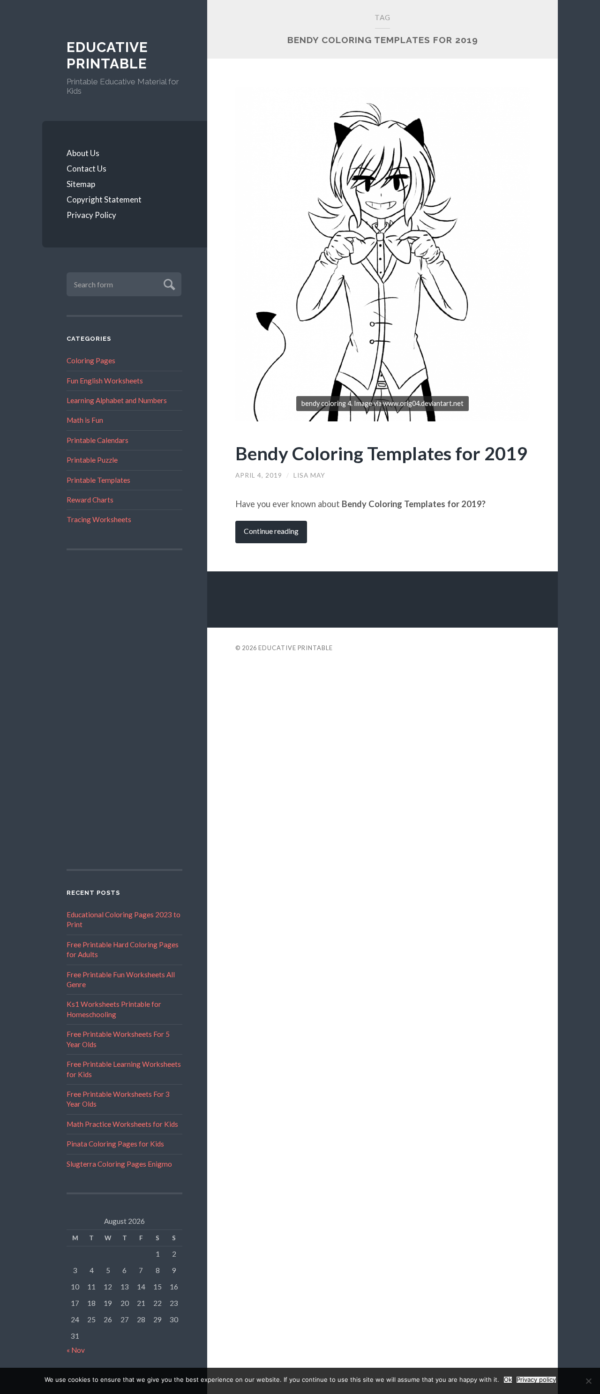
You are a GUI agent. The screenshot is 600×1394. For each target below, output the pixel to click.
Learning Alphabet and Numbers (117, 400)
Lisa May (309, 475)
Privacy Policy (91, 215)
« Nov (76, 1350)
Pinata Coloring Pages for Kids (115, 1143)
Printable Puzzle (92, 460)
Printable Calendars (97, 440)
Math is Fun (85, 420)
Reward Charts (90, 499)
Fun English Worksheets (105, 380)
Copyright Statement (104, 199)
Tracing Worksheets (99, 519)
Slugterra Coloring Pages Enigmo (119, 1164)
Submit (168, 283)
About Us (83, 153)
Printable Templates (98, 480)
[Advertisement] (124, 709)
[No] (588, 1381)
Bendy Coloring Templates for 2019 (381, 453)
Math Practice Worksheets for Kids (122, 1124)
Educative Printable (107, 55)
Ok (508, 1380)
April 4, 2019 (258, 475)
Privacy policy (536, 1380)
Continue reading (271, 531)
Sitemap (81, 184)
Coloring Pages (91, 360)
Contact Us (86, 168)
